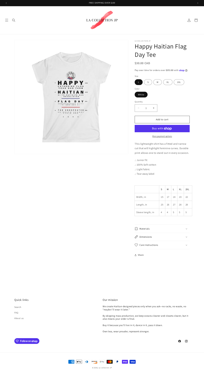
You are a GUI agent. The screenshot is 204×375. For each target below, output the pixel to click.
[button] (6, 20)
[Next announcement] (197, 3)
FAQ (16, 312)
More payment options (162, 136)
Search (17, 307)
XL (168, 82)
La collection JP (105, 368)
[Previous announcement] (6, 3)
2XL (179, 82)
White (141, 94)
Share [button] (141, 254)
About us (19, 318)
